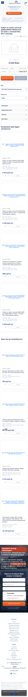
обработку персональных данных (14, 608)
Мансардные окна (14, 630)
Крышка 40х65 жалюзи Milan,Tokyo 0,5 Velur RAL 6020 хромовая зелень (13, 371)
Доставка (14, 654)
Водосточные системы (14, 627)
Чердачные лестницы (14, 632)
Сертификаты (14, 655)
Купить (18, 175)
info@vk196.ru (15, 670)
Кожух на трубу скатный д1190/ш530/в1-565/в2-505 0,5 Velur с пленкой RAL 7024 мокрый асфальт (13, 212)
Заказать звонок (14, 9)
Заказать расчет (20, 78)
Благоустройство (14, 640)
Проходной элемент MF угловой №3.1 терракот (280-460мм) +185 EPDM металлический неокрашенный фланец (13, 520)
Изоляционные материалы (14, 633)
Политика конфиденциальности (14, 659)
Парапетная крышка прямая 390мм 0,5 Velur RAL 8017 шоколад (13, 469)
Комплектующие (14, 639)
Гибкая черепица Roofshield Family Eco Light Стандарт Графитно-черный (13, 420)
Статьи (14, 652)
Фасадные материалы (14, 625)
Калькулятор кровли (14, 13)
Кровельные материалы (14, 623)
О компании (14, 647)
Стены (14, 621)
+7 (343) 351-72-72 (14, 7)
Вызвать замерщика (14, 603)
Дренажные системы (14, 628)
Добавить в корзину (8, 78)
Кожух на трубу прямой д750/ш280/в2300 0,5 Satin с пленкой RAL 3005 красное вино (13, 162)
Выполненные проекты (14, 650)
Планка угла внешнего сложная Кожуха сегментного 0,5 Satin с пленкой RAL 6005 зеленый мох (12, 263)
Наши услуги (14, 648)
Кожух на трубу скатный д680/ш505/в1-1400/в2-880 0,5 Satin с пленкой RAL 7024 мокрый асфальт (13, 313)
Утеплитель (14, 635)
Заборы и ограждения (14, 637)
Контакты (14, 657)
